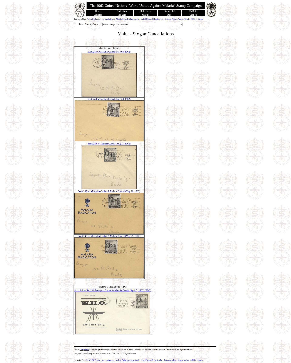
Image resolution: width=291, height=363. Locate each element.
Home (98, 11)
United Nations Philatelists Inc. (152, 19)
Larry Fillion (84, 350)
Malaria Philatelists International (127, 19)
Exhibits (193, 11)
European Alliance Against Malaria (177, 19)
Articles (98, 14)
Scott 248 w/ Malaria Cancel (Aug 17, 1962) (109, 143)
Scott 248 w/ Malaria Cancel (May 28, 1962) (109, 99)
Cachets (193, 14)
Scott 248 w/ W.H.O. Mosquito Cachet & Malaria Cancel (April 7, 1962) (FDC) (112, 290)
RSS (169, 14)
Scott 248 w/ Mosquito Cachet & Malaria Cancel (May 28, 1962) (109, 191)
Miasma (145, 14)
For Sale (122, 14)
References (145, 11)
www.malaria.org (108, 19)
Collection (122, 11)
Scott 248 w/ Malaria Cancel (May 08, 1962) (109, 51)
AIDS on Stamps (197, 19)
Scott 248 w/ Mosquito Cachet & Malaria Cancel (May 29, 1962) (109, 236)
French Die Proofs (93, 19)
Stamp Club (169, 11)
